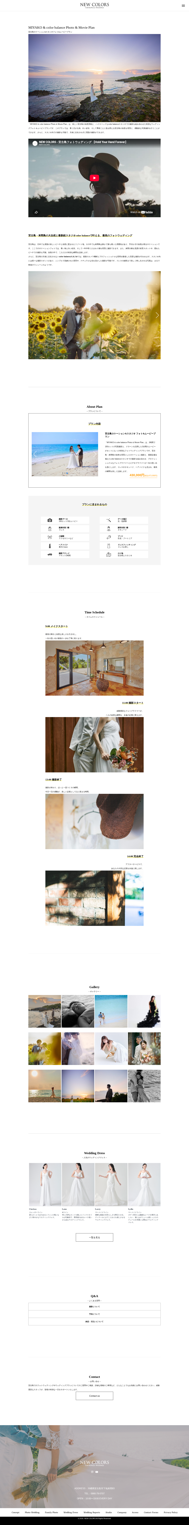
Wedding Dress (71, 1512)
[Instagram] (92, 1472)
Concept (15, 1512)
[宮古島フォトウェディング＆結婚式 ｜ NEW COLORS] (94, 6)
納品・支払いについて (94, 1321)
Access (135, 1512)
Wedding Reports (92, 1512)
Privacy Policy (171, 1512)
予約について (94, 1314)
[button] (89, 357)
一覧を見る (94, 1237)
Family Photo (51, 1512)
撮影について (94, 1307)
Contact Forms (151, 1512)
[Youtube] (96, 1472)
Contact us (94, 1396)
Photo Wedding (32, 1512)
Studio (109, 1512)
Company (121, 1512)
